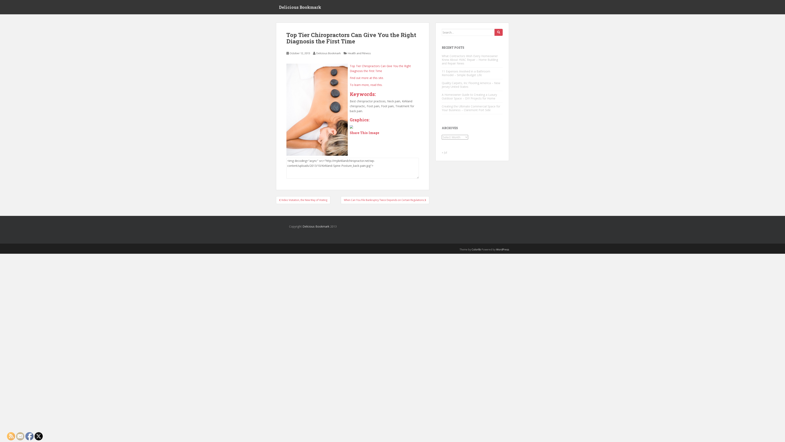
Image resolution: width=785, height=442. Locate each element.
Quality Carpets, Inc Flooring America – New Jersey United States (471, 85)
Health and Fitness (359, 53)
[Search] (499, 32)
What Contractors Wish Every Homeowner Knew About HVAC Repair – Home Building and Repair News (470, 59)
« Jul (444, 152)
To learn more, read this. (366, 85)
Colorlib (476, 249)
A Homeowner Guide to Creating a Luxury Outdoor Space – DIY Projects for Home (469, 96)
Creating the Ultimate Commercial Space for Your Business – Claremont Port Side (471, 108)
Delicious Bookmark (300, 7)
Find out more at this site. (367, 78)
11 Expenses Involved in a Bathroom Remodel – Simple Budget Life (466, 73)
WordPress (502, 249)
